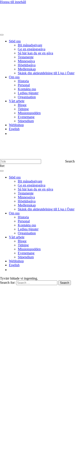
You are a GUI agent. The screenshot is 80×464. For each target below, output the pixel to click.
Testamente (26, 57)
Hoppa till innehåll (13, 2)
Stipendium (26, 121)
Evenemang (26, 117)
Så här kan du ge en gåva (35, 53)
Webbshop (16, 125)
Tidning (23, 109)
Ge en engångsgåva (31, 49)
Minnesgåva (26, 61)
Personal (24, 85)
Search (64, 282)
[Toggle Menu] (2, 34)
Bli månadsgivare (30, 45)
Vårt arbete (16, 101)
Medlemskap (27, 69)
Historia (23, 81)
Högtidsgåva (27, 65)
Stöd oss (15, 41)
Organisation (27, 97)
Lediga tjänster (28, 93)
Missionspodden (29, 113)
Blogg (22, 105)
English (14, 129)
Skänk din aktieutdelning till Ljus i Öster (46, 73)
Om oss (14, 77)
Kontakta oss (27, 89)
